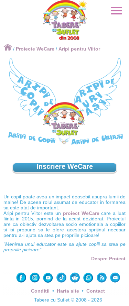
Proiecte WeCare (35, 49)
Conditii (40, 291)
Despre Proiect (108, 258)
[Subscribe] (115, 282)
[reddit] (75, 282)
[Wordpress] (102, 282)
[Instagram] (35, 282)
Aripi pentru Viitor (79, 49)
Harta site (68, 291)
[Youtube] (48, 282)
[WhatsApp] (89, 282)
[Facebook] (22, 282)
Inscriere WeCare (64, 166)
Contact (95, 291)
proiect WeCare (81, 213)
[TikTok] (62, 282)
